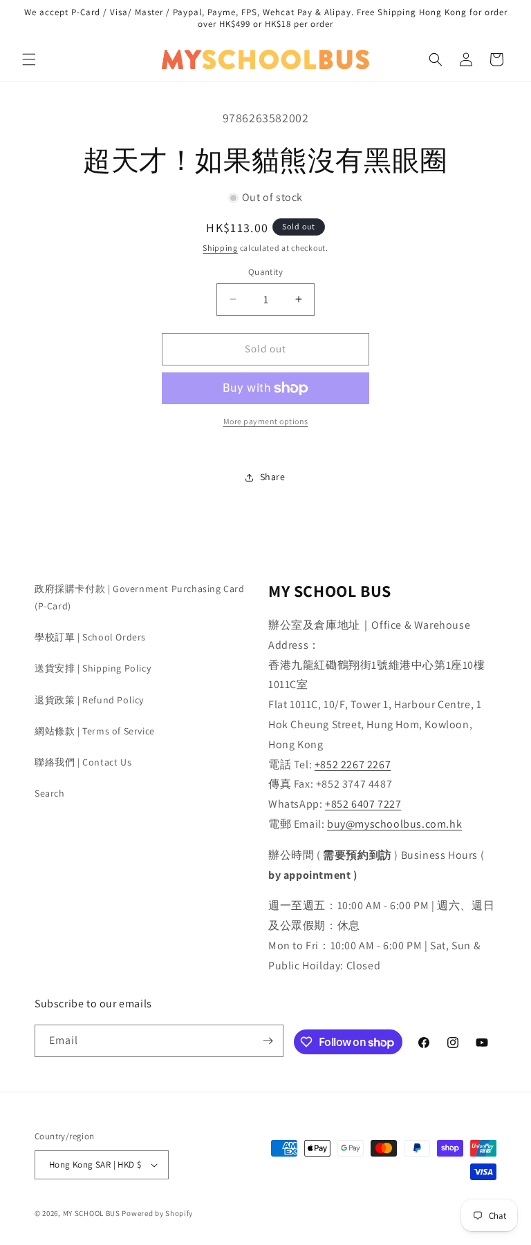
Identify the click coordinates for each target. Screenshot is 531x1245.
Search (50, 793)
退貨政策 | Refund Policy (89, 700)
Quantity (265, 272)
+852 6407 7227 (363, 804)
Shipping (220, 248)
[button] (29, 59)
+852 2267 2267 (353, 764)
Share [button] (273, 477)
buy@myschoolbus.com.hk (394, 824)
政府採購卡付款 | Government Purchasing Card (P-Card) (140, 597)
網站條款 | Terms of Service (95, 731)
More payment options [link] (265, 421)
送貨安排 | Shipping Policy (93, 668)
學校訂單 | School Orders (90, 637)
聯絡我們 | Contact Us (83, 762)
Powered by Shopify (157, 1213)
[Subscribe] (267, 1041)
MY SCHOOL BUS (91, 1213)
